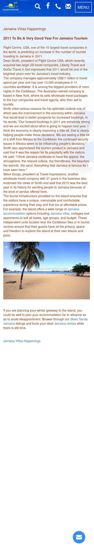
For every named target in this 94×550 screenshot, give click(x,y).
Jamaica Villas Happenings (21, 341)
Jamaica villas (60, 213)
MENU (83, 7)
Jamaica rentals (65, 323)
